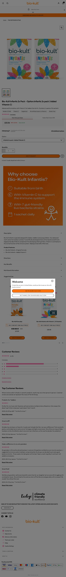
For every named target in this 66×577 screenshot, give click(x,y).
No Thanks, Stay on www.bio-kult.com (33, 295)
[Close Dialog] (52, 281)
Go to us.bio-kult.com (33, 291)
